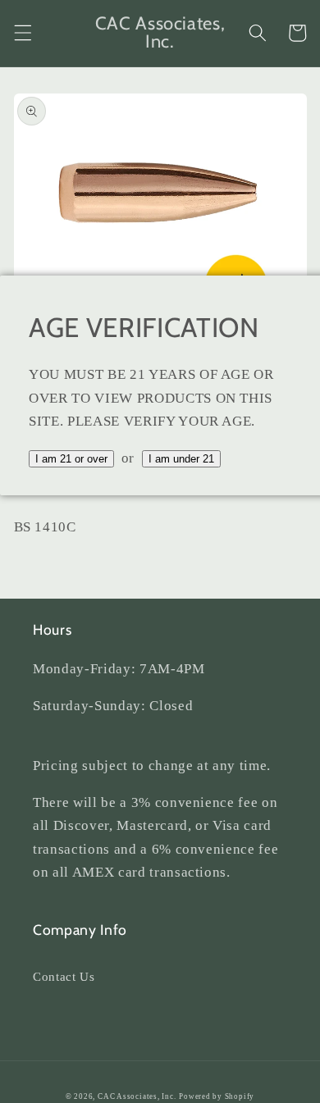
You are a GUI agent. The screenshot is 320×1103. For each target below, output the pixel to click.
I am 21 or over (71, 459)
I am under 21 (181, 459)
